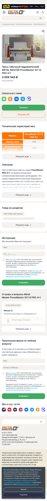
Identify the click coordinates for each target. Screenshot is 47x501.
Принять (23, 489)
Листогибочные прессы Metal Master (18, 219)
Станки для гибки (8, 24)
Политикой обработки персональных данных (19, 480)
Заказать (23, 107)
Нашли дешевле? (8, 81)
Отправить (23, 282)
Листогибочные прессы (24, 24)
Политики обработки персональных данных (22, 275)
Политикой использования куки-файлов (17, 482)
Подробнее (23, 495)
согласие (13, 259)
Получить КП (23, 114)
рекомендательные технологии (28, 484)
